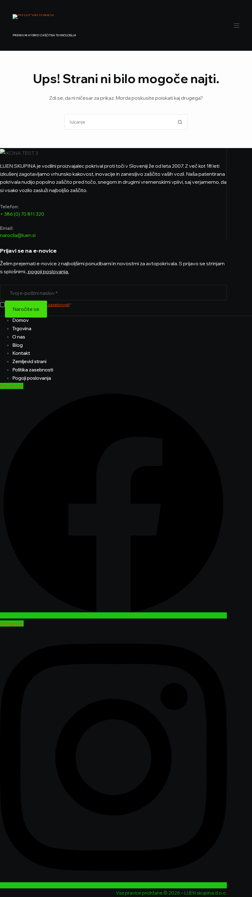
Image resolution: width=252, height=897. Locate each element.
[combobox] (118, 122)
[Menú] (236, 25)
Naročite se (26, 309)
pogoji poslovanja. (48, 271)
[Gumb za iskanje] (179, 121)
